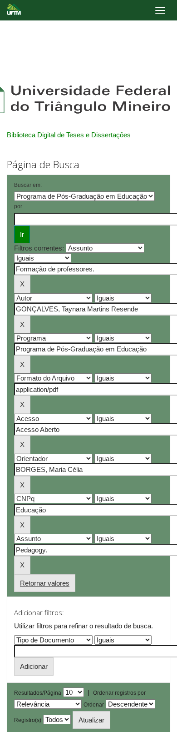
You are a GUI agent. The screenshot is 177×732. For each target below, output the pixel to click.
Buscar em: (28, 185)
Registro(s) (27, 720)
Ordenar (94, 705)
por (18, 206)
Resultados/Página (37, 693)
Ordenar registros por (119, 693)
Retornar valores (44, 583)
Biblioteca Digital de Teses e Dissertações (69, 135)
